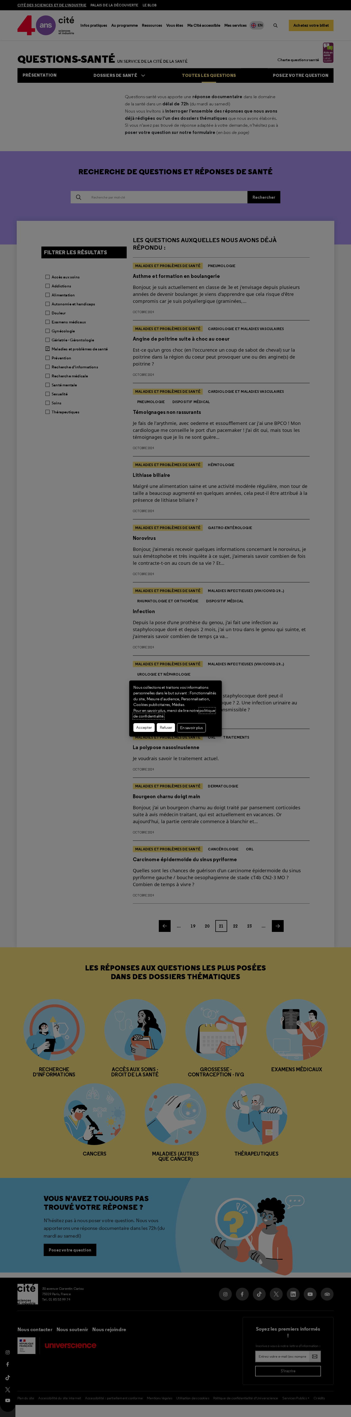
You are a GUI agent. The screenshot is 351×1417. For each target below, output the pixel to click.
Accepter (144, 727)
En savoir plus (191, 727)
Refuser (166, 727)
